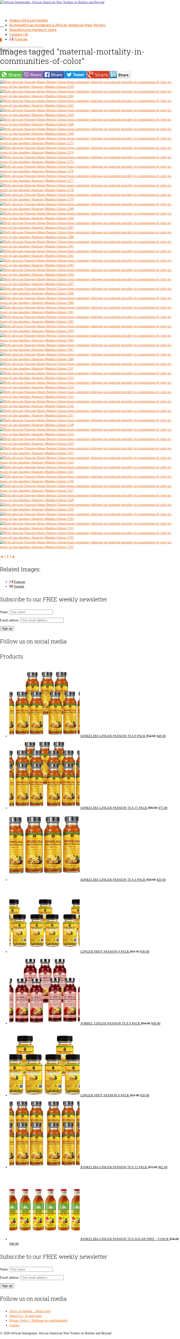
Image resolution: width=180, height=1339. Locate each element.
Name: (5, 612)
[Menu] (2, 26)
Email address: (10, 620)
